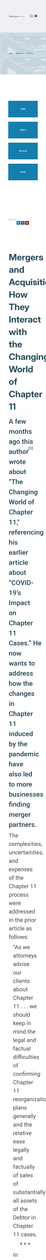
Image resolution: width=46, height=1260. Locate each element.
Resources (19, 53)
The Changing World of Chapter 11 (23, 502)
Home (11, 53)
